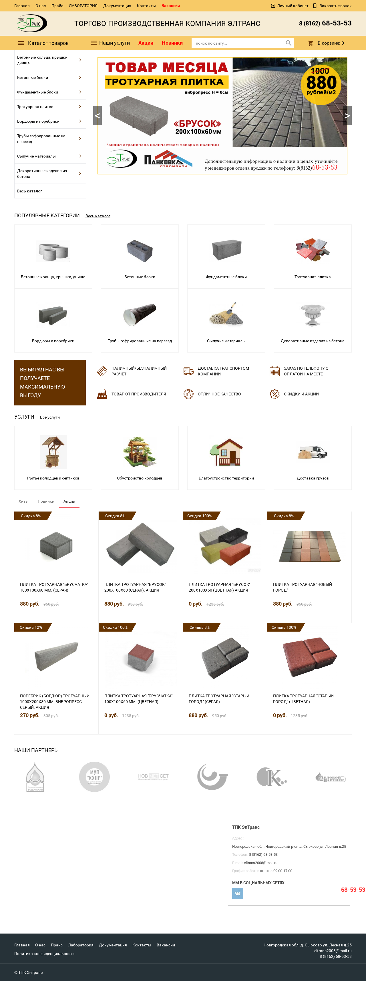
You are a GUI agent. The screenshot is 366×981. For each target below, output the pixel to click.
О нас (40, 5)
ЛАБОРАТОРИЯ (83, 5)
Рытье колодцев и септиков (53, 478)
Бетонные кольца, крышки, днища (42, 60)
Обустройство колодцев (139, 478)
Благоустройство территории (226, 478)
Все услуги (50, 417)
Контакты (146, 5)
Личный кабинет (293, 5)
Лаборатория (81, 945)
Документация (117, 5)
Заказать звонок (335, 5)
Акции (145, 43)
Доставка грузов (313, 478)
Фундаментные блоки (37, 92)
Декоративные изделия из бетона (42, 173)
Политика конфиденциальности (44, 953)
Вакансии (171, 5)
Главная (22, 5)
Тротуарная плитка (35, 106)
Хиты (24, 501)
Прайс (57, 5)
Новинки (172, 43)
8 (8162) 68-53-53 (336, 956)
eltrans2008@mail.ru (333, 950)
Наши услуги (114, 43)
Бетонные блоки (32, 77)
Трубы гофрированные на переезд (41, 139)
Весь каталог (29, 191)
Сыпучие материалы (36, 156)
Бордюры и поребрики (38, 121)
